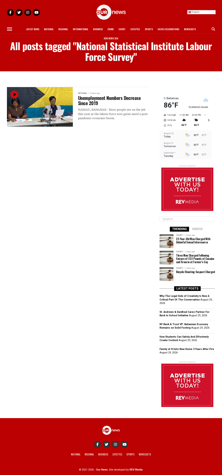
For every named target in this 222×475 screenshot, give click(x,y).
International (80, 29)
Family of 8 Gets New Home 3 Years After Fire (187, 349)
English (195, 12)
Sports (149, 29)
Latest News (32, 29)
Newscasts (190, 29)
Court (122, 29)
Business (98, 29)
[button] (169, 120)
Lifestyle (135, 29)
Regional (63, 29)
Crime (111, 29)
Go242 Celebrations (168, 29)
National (49, 29)
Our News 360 (111, 38)
